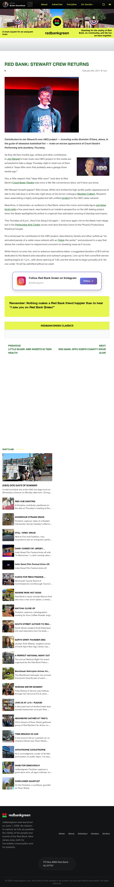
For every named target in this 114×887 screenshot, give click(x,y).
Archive (106, 833)
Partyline (72, 4)
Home (62, 833)
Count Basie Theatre (23, 182)
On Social (86, 4)
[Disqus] (57, 399)
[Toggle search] (103, 4)
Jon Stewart (13, 158)
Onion (61, 240)
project (66, 198)
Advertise (57, 4)
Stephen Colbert (86, 193)
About (44, 4)
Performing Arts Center (27, 224)
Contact (95, 833)
